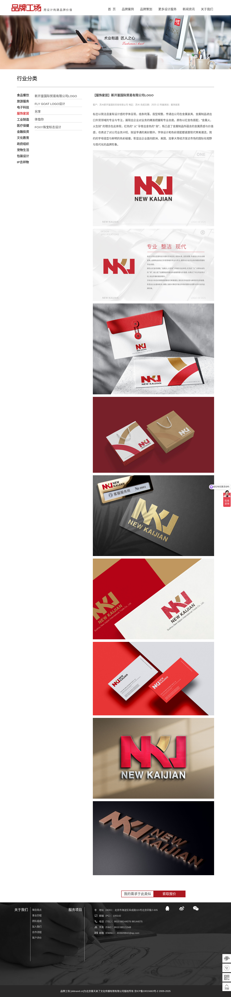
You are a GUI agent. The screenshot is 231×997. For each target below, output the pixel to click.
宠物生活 (23, 150)
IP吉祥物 (23, 162)
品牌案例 (128, 9)
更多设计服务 (167, 9)
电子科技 (23, 107)
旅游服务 (23, 101)
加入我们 (37, 926)
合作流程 (37, 932)
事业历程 (37, 915)
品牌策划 (146, 9)
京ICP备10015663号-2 (146, 991)
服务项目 (75, 910)
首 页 (112, 9)
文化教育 (23, 138)
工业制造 (23, 119)
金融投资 (23, 131)
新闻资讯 (189, 9)
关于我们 (207, 9)
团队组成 (37, 921)
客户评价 (37, 937)
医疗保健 (23, 125)
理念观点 (37, 909)
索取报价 (169, 894)
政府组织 (23, 144)
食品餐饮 (23, 95)
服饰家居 (23, 113)
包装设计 (23, 156)
